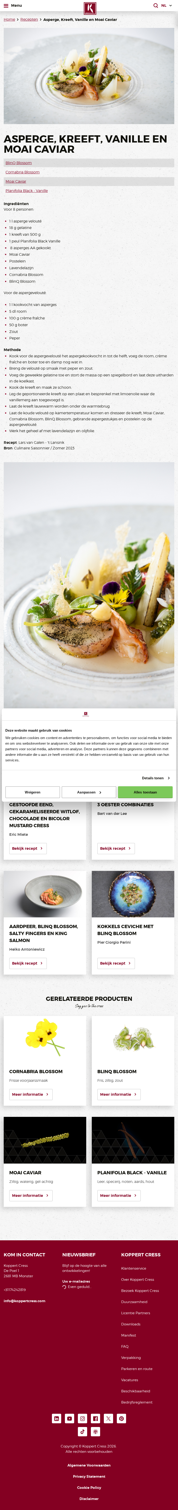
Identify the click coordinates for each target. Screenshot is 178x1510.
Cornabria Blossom (23, 172)
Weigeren (32, 792)
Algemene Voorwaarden (89, 1465)
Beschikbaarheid (135, 1391)
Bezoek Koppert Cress (140, 1291)
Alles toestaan (145, 792)
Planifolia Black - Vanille (27, 191)
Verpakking (131, 1358)
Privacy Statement (89, 1476)
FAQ (124, 1346)
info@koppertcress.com (24, 1301)
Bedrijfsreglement (137, 1402)
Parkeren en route (137, 1369)
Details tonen (153, 778)
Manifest (128, 1335)
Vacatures (129, 1380)
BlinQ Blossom (19, 163)
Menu (16, 5)
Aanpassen (86, 792)
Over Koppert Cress (137, 1280)
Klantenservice (133, 1268)
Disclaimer (89, 1499)
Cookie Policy (89, 1487)
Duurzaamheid (134, 1302)
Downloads (130, 1324)
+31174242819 (15, 1290)
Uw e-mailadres (76, 1281)
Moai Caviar (16, 181)
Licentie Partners (135, 1313)
